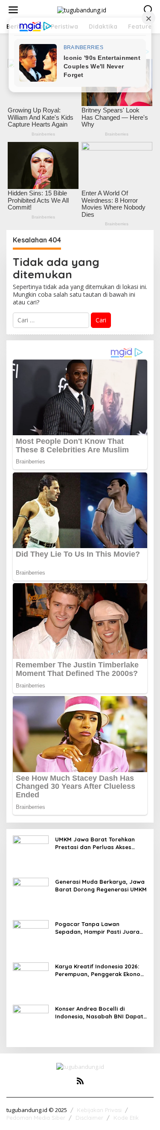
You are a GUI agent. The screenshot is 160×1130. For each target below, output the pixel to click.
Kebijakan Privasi (99, 1109)
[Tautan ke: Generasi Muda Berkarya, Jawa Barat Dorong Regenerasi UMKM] (31, 895)
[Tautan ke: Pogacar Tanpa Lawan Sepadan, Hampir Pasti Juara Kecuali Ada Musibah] (31, 937)
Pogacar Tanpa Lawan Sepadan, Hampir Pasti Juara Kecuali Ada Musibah (97, 928)
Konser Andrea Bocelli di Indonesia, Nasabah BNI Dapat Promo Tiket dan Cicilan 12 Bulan (101, 1012)
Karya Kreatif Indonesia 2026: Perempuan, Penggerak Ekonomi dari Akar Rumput (101, 970)
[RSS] (80, 1080)
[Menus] (13, 10)
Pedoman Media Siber (35, 1117)
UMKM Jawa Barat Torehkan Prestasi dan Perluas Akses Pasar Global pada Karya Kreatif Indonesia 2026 (95, 843)
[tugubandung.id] (81, 9)
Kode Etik (126, 1117)
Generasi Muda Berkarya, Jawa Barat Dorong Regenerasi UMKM (101, 885)
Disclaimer (89, 1117)
